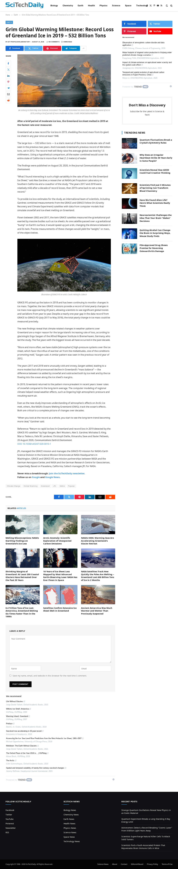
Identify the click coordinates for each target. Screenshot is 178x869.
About (114, 864)
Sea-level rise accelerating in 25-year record (23, 731)
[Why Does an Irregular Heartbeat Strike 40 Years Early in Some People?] (129, 158)
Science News (70, 832)
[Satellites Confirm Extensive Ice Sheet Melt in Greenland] (60, 594)
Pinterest (10, 823)
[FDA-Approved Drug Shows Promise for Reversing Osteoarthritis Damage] (129, 248)
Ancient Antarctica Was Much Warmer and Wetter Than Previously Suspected (96, 611)
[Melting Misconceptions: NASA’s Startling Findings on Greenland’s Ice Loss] (23, 524)
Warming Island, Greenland (17, 716)
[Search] (171, 6)
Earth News (69, 819)
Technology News (72, 841)
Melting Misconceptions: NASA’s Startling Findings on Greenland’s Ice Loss (22, 540)
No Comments (54, 42)
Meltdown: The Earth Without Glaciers (21, 746)
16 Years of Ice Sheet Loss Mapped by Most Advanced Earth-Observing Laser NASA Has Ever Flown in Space (60, 575)
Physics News (70, 828)
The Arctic (10, 760)
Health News (69, 823)
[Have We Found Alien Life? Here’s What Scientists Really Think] (129, 203)
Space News (69, 837)
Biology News (70, 810)
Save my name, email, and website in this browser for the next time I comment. (50, 675)
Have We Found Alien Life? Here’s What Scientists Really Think (155, 203)
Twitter (9, 814)
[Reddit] (8, 100)
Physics (103, 5)
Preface (9, 724)
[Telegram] (8, 88)
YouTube (9, 819)
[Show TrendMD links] (113, 779)
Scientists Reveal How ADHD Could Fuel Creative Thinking (155, 171)
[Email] (8, 94)
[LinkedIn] (8, 75)
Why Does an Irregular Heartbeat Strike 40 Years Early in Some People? (156, 157)
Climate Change (13, 486)
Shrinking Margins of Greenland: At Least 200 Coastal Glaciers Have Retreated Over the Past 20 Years (22, 575)
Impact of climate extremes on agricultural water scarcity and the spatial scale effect (147, 63)
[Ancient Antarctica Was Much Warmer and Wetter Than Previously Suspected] (98, 594)
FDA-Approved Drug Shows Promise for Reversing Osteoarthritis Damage (154, 248)
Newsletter (11, 828)
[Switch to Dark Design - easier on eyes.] (167, 5)
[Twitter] (8, 69)
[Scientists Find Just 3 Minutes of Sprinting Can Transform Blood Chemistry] (129, 188)
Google (36, 477)
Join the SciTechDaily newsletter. (67, 473)
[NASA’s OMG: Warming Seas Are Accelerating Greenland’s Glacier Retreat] (98, 524)
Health (91, 5)
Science (116, 5)
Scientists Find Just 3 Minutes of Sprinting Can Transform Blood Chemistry (155, 187)
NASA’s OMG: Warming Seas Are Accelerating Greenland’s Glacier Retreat (97, 540)
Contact (124, 864)
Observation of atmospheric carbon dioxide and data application (143, 44)
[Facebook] (8, 63)
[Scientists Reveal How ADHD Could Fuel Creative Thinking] (129, 173)
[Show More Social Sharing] (83, 48)
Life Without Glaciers (14, 701)
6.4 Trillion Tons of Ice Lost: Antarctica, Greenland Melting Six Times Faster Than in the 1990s (22, 612)
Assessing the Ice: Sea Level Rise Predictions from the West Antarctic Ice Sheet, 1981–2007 (43, 738)
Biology (54, 5)
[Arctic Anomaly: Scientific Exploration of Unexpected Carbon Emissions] (60, 524)
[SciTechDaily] (24, 5)
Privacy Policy (152, 864)
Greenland (45, 486)
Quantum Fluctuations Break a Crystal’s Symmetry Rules (156, 141)
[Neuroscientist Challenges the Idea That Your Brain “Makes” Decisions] (129, 218)
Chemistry (68, 5)
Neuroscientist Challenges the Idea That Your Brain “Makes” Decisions (156, 218)
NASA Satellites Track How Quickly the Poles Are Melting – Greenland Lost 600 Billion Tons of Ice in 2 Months (97, 575)
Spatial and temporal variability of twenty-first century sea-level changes (35, 768)
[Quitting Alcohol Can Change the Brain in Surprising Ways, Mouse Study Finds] (129, 233)
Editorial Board (137, 864)
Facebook (10, 810)
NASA (62, 486)
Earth (80, 5)
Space (128, 5)
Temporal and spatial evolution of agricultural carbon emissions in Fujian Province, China (143, 73)
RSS (7, 832)
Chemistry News (71, 814)
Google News (52, 477)
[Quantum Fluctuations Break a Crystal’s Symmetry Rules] (129, 143)
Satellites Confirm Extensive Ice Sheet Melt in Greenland (60, 609)
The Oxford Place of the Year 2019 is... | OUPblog (26, 753)
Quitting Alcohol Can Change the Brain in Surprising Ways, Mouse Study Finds (155, 233)
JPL (54, 486)
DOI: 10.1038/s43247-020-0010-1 (34, 443)
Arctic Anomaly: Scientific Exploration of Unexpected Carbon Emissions (57, 540)
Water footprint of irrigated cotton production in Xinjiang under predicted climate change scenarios (147, 53)
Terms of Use (167, 864)
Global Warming (30, 486)
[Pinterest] (8, 82)
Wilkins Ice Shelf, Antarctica (17, 709)
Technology (142, 5)
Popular (71, 486)
